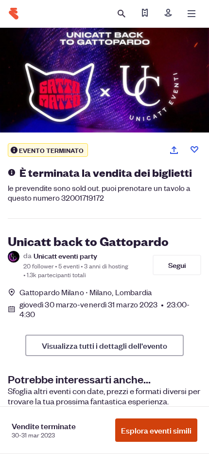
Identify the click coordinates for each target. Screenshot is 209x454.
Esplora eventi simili (156, 430)
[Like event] (194, 149)
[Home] (13, 13)
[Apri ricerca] (121, 13)
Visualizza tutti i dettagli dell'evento (104, 345)
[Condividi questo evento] (174, 150)
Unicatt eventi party (65, 255)
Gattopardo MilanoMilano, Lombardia (86, 292)
